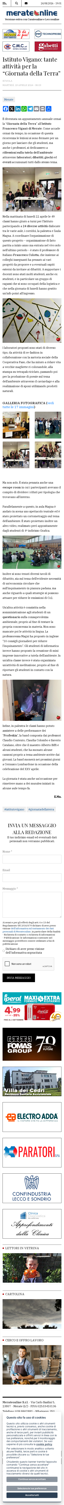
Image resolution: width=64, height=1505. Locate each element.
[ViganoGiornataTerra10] (48, 425)
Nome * (7, 851)
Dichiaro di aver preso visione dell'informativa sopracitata (25, 950)
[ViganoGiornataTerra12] (48, 455)
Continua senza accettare (32, 1479)
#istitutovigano (14, 809)
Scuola (7, 80)
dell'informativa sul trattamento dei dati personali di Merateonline (28, 930)
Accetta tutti (32, 1495)
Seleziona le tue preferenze (32, 1488)
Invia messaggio (19, 978)
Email (6, 870)
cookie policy (44, 1444)
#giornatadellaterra (41, 809)
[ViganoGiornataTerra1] (16, 425)
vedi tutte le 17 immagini (28, 405)
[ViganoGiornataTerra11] (16, 455)
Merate (8, 99)
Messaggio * (10, 888)
